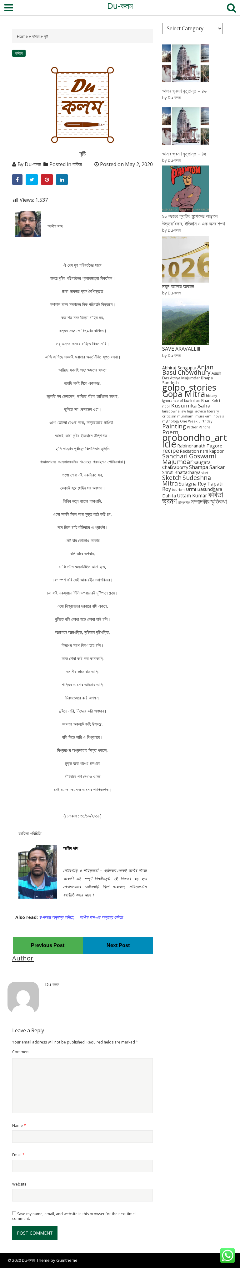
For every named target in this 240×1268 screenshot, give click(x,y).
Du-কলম (120, 6)
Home (23, 36)
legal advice (196, 411)
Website (19, 1184)
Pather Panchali (199, 427)
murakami (185, 416)
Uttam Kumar (192, 495)
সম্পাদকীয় (200, 501)
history (211, 395)
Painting (174, 426)
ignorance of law (175, 400)
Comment (21, 1051)
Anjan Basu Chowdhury (187, 370)
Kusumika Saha (191, 405)
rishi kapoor (212, 451)
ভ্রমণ (169, 500)
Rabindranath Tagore (199, 445)
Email (18, 1154)
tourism (178, 489)
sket (205, 473)
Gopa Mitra (183, 393)
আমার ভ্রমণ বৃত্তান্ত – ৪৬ (184, 90)
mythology (170, 421)
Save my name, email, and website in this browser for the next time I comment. (74, 1216)
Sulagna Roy (192, 484)
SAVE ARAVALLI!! (181, 348)
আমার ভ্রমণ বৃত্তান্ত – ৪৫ (184, 153)
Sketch (172, 477)
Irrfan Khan (200, 400)
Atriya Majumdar (185, 378)
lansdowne (171, 411)
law (183, 411)
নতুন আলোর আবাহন (178, 286)
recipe (170, 450)
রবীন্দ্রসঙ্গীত (184, 502)
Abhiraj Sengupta (179, 368)
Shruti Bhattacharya (181, 472)
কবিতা (35, 36)
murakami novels (209, 416)
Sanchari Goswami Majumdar (189, 459)
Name (19, 1125)
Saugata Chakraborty (186, 464)
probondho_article (194, 440)
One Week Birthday (196, 421)
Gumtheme (67, 1260)
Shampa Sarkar (207, 467)
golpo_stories (189, 387)
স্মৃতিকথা (218, 501)
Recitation (189, 451)
